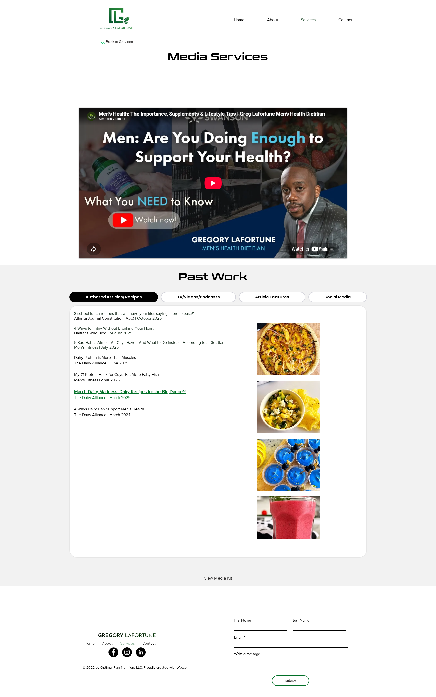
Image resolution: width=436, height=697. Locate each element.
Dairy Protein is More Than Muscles (105, 357)
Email (238, 637)
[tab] (113, 297)
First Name (242, 620)
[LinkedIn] (141, 652)
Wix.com (183, 667)
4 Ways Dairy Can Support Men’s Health (109, 409)
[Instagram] (127, 652)
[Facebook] (113, 652)
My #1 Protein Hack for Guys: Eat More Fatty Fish (116, 374)
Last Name (301, 620)
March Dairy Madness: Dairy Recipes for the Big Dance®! (130, 391)
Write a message (247, 654)
